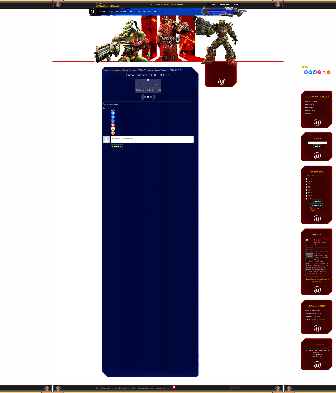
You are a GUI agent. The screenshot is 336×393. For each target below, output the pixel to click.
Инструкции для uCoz (315, 319)
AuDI (159, 90)
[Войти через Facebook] (113, 121)
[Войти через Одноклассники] (113, 133)
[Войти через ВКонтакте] (113, 117)
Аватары (310, 104)
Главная (212, 4)
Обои (309, 113)
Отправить (116, 146)
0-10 (309, 179)
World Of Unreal (107, 5)
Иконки (310, 107)
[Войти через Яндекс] (113, 125)
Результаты (314, 208)
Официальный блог (315, 310)
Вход (236, 4)
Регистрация (225, 4)
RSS (186, 4)
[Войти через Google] (113, 129)
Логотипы (311, 110)
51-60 (310, 195)
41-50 (310, 193)
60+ (309, 198)
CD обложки (148, 70)
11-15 (310, 181)
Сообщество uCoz (314, 313)
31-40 (310, 190)
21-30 (310, 187)
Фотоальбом (116, 70)
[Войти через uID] (113, 113)
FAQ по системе (313, 316)
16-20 (310, 184)
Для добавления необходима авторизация (317, 280)
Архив (312, 210)
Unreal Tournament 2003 (132, 70)
